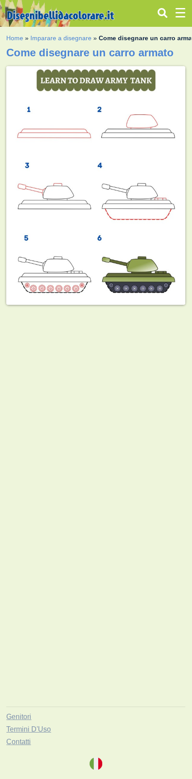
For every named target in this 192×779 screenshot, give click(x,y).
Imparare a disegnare (61, 38)
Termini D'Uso (28, 729)
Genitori (18, 716)
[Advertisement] (96, 408)
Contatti (18, 741)
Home (14, 38)
